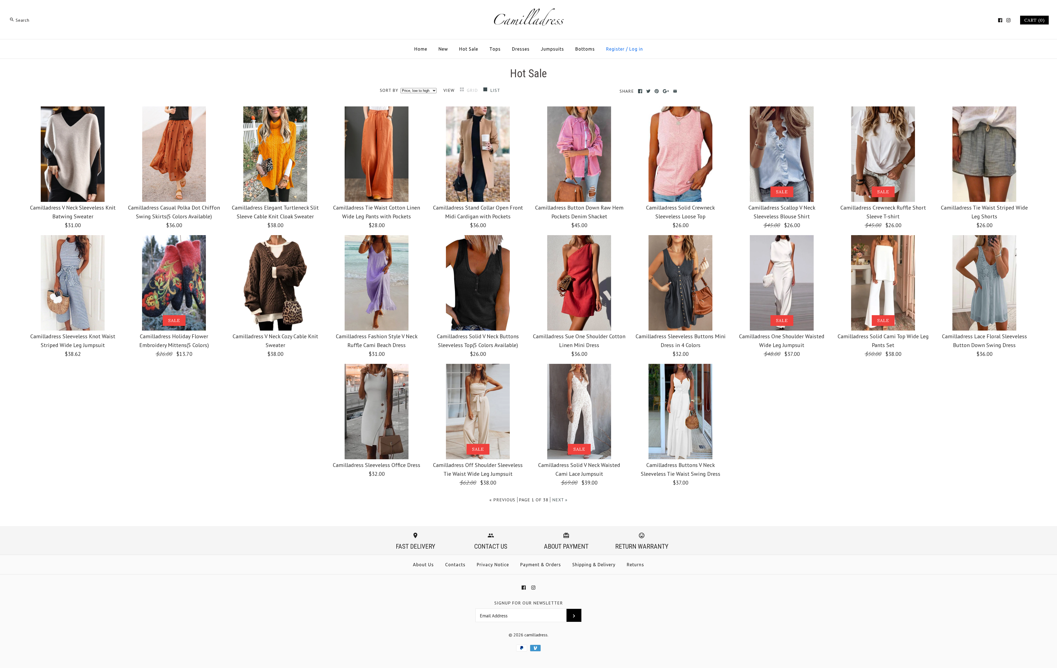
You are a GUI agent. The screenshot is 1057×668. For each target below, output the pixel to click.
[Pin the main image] (657, 91)
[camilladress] (528, 9)
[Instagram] (1008, 20)
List (495, 90)
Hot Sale (468, 48)
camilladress (535, 634)
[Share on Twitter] (648, 91)
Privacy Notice (493, 564)
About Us (423, 564)
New (443, 48)
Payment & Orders (540, 564)
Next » (560, 499)
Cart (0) (1034, 20)
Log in (636, 48)
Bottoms (585, 48)
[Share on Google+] (666, 91)
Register (615, 48)
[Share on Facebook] (640, 91)
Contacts (455, 564)
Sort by (389, 90)
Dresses (521, 48)
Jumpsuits (552, 48)
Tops (495, 48)
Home (420, 48)
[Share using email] (675, 91)
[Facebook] (1000, 20)
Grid (473, 90)
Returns (635, 564)
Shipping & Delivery (593, 564)
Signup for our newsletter (528, 603)
